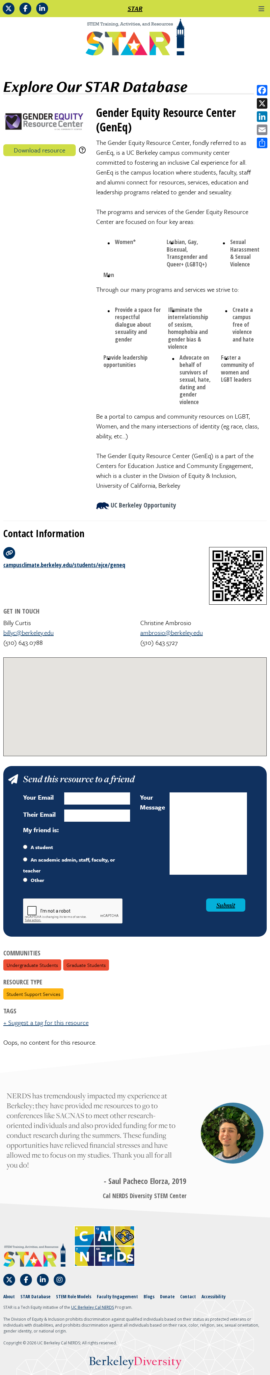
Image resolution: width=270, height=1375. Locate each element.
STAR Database (35, 1296)
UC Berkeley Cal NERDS (92, 1307)
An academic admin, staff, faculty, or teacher (69, 865)
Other (37, 880)
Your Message (152, 802)
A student (42, 847)
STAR (135, 8)
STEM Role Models (73, 1296)
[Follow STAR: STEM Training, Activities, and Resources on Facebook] (25, 8)
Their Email (39, 814)
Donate (167, 1296)
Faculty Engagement (117, 1296)
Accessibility (214, 1296)
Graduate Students (86, 965)
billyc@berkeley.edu (28, 632)
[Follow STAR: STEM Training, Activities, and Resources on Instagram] (60, 1280)
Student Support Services (33, 994)
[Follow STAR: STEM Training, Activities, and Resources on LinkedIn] (42, 8)
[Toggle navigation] (261, 8)
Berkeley (135, 1362)
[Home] (135, 39)
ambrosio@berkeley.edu (171, 632)
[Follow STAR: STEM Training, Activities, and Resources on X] (8, 8)
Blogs (149, 1296)
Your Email (38, 797)
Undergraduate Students (32, 965)
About (9, 1296)
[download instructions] (82, 150)
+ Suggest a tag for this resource (46, 1022)
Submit (225, 905)
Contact (188, 1296)
